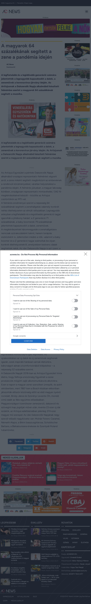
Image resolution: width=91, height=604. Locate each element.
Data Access (45, 349)
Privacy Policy (59, 349)
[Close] (86, 255)
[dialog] (45, 302)
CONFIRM (28, 341)
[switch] (75, 300)
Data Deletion (32, 349)
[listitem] (45, 295)
